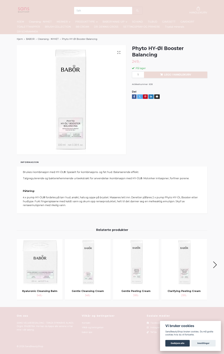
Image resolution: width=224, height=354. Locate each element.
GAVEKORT (187, 21)
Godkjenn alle (177, 343)
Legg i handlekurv (177, 74)
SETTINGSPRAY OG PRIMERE (141, 26)
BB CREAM (82, 26)
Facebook (155, 323)
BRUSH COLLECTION (58, 26)
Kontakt (86, 323)
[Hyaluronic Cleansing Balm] (40, 263)
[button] (215, 264)
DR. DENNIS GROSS (106, 26)
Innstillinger (203, 343)
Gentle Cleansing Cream (88, 291)
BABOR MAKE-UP (113, 21)
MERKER (62, 21)
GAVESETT (169, 21)
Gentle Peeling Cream (136, 291)
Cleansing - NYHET (40, 21)
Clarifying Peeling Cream (184, 291)
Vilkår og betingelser (93, 327)
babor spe (87, 332)
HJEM (20, 21)
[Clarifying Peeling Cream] (184, 263)
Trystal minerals (174, 26)
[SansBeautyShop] (23, 10)
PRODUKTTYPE (85, 21)
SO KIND (137, 21)
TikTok (153, 332)
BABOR (30, 39)
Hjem (20, 39)
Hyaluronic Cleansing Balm (39, 291)
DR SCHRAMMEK (27, 31)
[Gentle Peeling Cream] (136, 263)
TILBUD (152, 21)
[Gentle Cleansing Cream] (88, 263)
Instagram (155, 327)
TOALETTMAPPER (28, 26)
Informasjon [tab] (30, 162)
